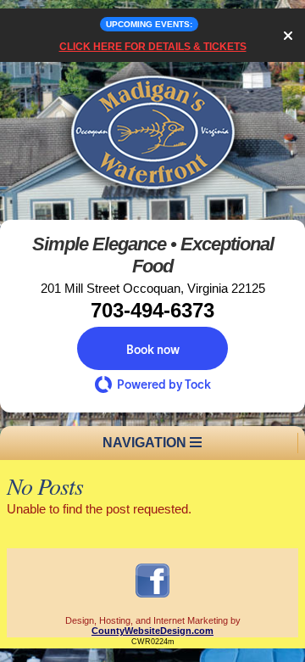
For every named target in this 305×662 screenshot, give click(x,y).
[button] (152, 348)
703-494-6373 (152, 310)
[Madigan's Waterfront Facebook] (152, 597)
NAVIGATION (146, 442)
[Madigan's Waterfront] (152, 199)
